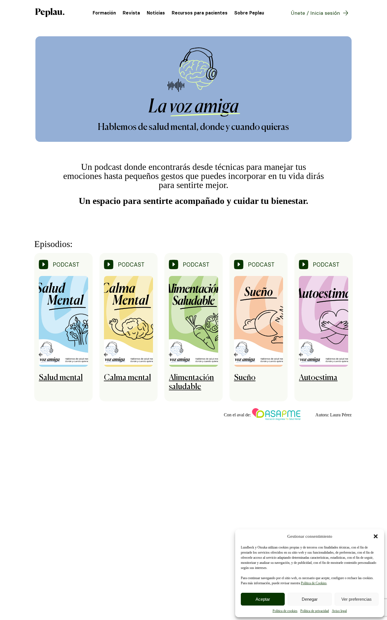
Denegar (310, 599)
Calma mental (127, 378)
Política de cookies (285, 611)
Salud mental (61, 378)
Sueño (245, 378)
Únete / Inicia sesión (315, 13)
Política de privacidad (314, 611)
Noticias (156, 13)
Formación (104, 13)
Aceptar (263, 599)
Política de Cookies (314, 583)
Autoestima (318, 378)
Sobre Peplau (249, 13)
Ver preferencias (356, 599)
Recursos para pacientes (199, 13)
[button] (376, 536)
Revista (131, 13)
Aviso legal (339, 611)
